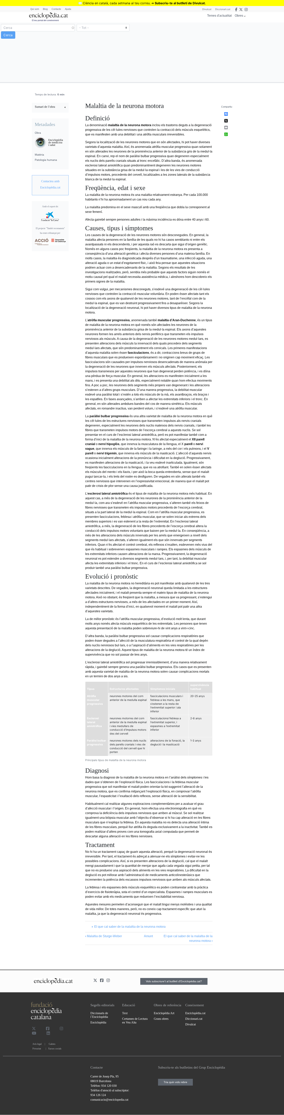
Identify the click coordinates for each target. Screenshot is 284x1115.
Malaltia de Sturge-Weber (103, 936)
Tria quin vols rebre (175, 1082)
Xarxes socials (54, 1048)
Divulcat (206, 9)
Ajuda (68, 9)
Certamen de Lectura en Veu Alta (135, 1020)
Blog (45, 9)
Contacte (56, 9)
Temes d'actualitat (219, 15)
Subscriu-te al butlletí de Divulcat (180, 3)
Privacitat (36, 1048)
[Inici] (48, 15)
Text (125, 1013)
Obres (239, 15)
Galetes (52, 1044)
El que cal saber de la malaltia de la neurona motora (129, 926)
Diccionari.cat (222, 9)
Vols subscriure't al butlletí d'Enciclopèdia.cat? (174, 981)
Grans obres (161, 1018)
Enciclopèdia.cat (195, 1013)
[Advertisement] (212, 52)
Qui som (34, 9)
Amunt (148, 936)
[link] (50, 107)
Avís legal (37, 1044)
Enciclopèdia (98, 1022)
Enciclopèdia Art (164, 1013)
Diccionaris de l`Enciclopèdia (99, 1014)
